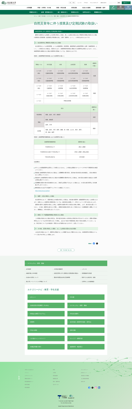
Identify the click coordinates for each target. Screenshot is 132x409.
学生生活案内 (74, 313)
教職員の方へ (98, 12)
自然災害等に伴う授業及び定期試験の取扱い (66, 273)
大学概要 (29, 7)
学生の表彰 (33, 330)
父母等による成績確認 (88, 281)
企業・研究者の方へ (47, 12)
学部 (54, 369)
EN (70, 2)
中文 (74, 2)
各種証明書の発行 (35, 346)
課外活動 (73, 330)
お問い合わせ (103, 2)
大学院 (54, 372)
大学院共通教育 (58, 269)
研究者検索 (27, 387)
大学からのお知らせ (29, 369)
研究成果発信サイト (29, 381)
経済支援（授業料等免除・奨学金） (81, 322)
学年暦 (72, 297)
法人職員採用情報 (85, 378)
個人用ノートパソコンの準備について (36, 281)
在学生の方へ (87, 12)
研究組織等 (55, 375)
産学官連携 (27, 384)
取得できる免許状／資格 (88, 277)
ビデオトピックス (28, 375)
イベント (27, 372)
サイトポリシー (84, 369)
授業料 (32, 322)
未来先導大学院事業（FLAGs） (40, 305)
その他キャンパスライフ (37, 338)
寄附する (125, 2)
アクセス (86, 2)
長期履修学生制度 (87, 273)
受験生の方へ (33, 12)
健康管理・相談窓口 (76, 346)
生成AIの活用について (32, 277)
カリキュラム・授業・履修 (53, 16)
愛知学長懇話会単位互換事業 (62, 277)
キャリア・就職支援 (76, 338)
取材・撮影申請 (56, 381)
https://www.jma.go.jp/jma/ (42, 191)
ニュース (79, 2)
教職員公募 (55, 378)
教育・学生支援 (61, 7)
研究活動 (74, 7)
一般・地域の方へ (62, 12)
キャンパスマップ (94, 2)
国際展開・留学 (100, 7)
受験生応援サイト (28, 378)
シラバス (84, 269)
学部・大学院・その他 (44, 7)
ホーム (35, 16)
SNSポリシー (84, 372)
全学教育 (28, 269)
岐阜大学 (83, 381)
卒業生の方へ (75, 12)
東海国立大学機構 (85, 375)
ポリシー (33, 297)
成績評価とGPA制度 (31, 273)
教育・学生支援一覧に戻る (66, 250)
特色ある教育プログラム (37, 313)
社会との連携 (86, 7)
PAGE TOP (19, 378)
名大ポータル (56, 384)
